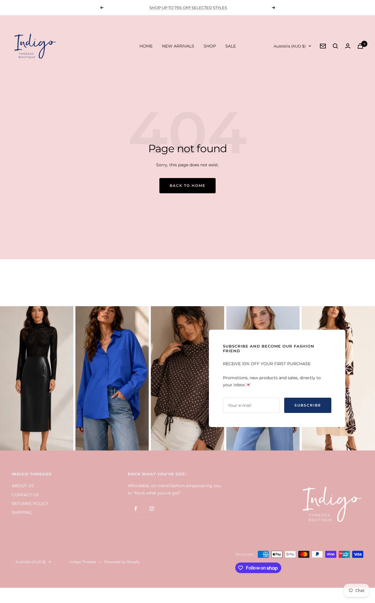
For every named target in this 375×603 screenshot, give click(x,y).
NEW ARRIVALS (178, 46)
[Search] (335, 46)
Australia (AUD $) (290, 46)
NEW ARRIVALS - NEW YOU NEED (188, 7)
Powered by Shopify (122, 562)
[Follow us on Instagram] (152, 509)
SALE (230, 46)
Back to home (187, 185)
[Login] (347, 45)
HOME (146, 46)
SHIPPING (22, 512)
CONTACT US (25, 494)
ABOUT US (23, 485)
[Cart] (360, 46)
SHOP (210, 46)
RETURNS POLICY (30, 503)
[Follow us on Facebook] (136, 509)
